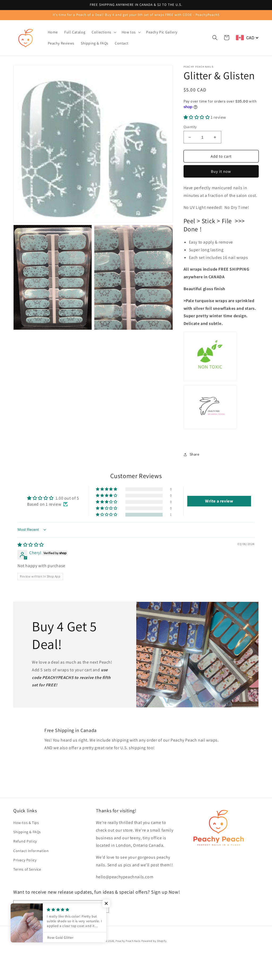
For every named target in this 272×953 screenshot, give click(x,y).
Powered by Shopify (154, 941)
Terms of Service (27, 869)
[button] (103, 32)
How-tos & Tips (26, 822)
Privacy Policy (24, 860)
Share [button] (194, 454)
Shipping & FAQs (27, 832)
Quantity (190, 127)
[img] (31, 545)
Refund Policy (25, 841)
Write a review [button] (219, 501)
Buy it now (221, 171)
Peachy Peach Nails (128, 941)
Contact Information (31, 850)
